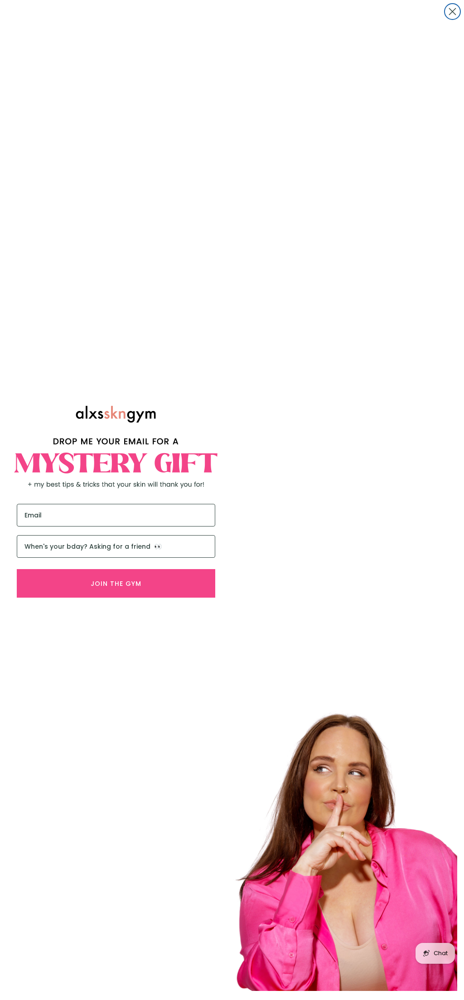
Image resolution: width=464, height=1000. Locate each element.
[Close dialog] (452, 11)
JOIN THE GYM (116, 583)
